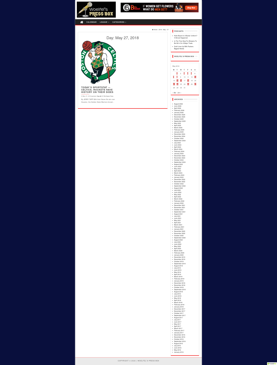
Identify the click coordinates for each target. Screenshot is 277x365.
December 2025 (179, 115)
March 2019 (178, 276)
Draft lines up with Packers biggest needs (183, 47)
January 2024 (179, 153)
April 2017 (177, 326)
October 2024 (179, 138)
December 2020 (179, 231)
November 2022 (179, 181)
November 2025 (179, 117)
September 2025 (180, 121)
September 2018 (180, 289)
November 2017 (179, 311)
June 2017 (177, 322)
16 (181, 80)
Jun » (179, 93)
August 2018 (178, 292)
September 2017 (180, 315)
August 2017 (178, 317)
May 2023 (177, 168)
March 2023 (178, 173)
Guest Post (109, 96)
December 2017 (179, 309)
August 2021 (178, 214)
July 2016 (177, 345)
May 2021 (177, 220)
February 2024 (179, 151)
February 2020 (179, 253)
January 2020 (179, 255)
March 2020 (178, 251)
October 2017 (179, 313)
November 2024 (179, 136)
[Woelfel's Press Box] (81, 22)
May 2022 (177, 194)
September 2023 (180, 162)
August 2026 (178, 104)
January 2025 (179, 132)
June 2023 (177, 166)
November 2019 (179, 259)
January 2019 (179, 281)
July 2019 (177, 268)
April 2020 (177, 248)
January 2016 (179, 352)
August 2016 (178, 343)
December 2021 (179, 205)
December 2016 (179, 335)
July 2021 (177, 216)
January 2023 (179, 177)
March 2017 (178, 328)
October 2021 (179, 210)
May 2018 (177, 298)
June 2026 (177, 106)
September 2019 (180, 263)
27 (195, 84)
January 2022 (179, 203)
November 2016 (179, 337)
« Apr (174, 93)
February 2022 (179, 201)
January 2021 (179, 229)
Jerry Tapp (96, 96)
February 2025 (179, 130)
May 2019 (177, 272)
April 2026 (177, 108)
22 (177, 84)
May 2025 (177, 123)
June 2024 (177, 145)
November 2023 (179, 158)
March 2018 (178, 302)
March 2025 (178, 127)
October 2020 (179, 235)
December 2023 (179, 156)
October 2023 (179, 160)
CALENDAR (91, 22)
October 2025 (179, 119)
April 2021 (177, 222)
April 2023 (177, 171)
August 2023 (178, 164)
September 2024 (180, 140)
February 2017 (179, 330)
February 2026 (179, 110)
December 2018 (179, 283)
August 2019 (178, 266)
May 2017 (177, 324)
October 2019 (179, 261)
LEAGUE (104, 22)
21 (174, 84)
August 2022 (178, 188)
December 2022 (179, 179)
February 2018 (179, 304)
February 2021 (179, 227)
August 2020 (178, 240)
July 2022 (177, 190)
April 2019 (177, 274)
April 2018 (177, 300)
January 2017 (179, 333)
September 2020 (180, 238)
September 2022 (180, 186)
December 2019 (179, 257)
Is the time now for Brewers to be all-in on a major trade (185, 42)
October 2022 (179, 184)
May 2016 (177, 350)
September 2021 (180, 212)
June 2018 (177, 296)
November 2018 (179, 285)
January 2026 (179, 112)
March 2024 (178, 149)
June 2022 (177, 192)
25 (188, 84)
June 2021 (177, 218)
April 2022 (177, 197)
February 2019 (179, 279)
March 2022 (178, 199)
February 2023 (179, 175)
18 (188, 80)
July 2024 (177, 143)
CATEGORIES (118, 22)
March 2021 (178, 225)
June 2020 (177, 244)
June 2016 (177, 348)
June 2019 (177, 270)
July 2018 (177, 294)
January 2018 (179, 307)
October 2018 (179, 287)
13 (195, 77)
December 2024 (179, 134)
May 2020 (177, 246)
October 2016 (179, 339)
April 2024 (177, 147)
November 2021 (179, 207)
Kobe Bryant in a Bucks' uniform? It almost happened (185, 37)
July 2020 (177, 242)
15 (177, 80)
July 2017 (177, 320)
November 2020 (179, 233)
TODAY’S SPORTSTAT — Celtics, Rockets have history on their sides (97, 90)
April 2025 (177, 125)
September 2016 (180, 341)
